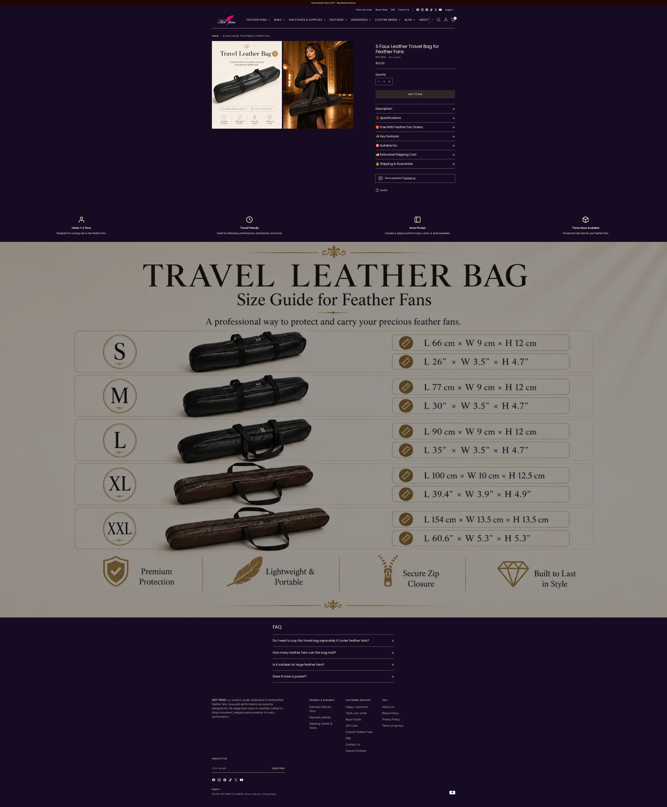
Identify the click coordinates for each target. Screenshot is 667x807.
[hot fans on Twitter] (435, 9)
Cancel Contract (356, 750)
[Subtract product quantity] (379, 81)
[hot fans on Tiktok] (431, 9)
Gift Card (351, 725)
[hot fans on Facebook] (417, 9)
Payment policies (320, 717)
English (449, 10)
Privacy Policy (391, 719)
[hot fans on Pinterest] (426, 9)
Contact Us (353, 744)
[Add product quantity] (389, 81)
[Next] (432, 19)
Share (384, 190)
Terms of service (392, 725)
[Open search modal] (438, 19)
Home (215, 35)
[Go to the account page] (445, 19)
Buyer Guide (353, 719)
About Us (388, 707)
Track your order (356, 713)
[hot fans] (226, 20)
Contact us (409, 177)
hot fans (381, 57)
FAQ (348, 738)
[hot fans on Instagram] (422, 9)
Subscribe (278, 768)
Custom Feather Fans (359, 732)
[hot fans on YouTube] (440, 9)
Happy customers (357, 707)
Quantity (381, 74)
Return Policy (390, 713)
